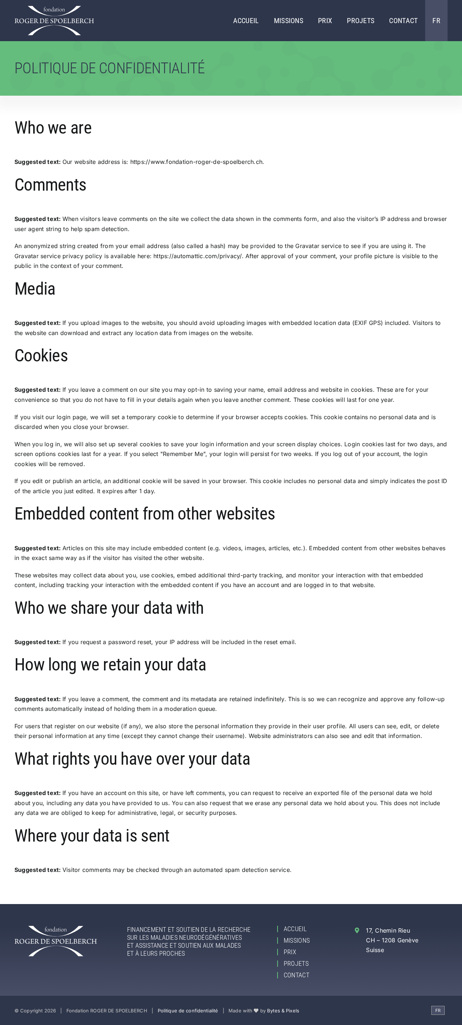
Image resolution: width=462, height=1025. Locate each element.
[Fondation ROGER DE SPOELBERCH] (54, 8)
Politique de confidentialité (188, 1010)
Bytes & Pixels (283, 1010)
